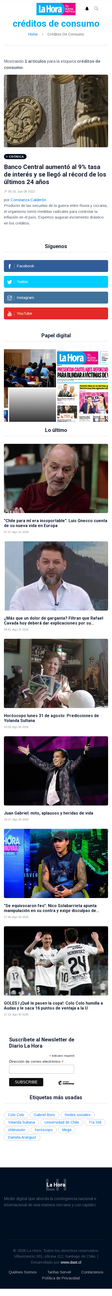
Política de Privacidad (61, 1278)
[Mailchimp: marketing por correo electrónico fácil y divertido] (66, 1086)
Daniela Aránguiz (22, 1137)
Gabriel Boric (44, 1115)
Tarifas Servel (59, 1272)
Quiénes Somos (23, 1272)
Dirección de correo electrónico (36, 1061)
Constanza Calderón (28, 200)
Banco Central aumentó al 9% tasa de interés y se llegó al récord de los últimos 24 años (55, 174)
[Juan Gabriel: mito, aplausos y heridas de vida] (56, 770)
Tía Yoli (95, 1122)
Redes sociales (78, 1115)
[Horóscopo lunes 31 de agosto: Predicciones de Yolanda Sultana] (56, 673)
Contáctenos (92, 1272)
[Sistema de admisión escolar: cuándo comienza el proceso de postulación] (32, 385)
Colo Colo (16, 1115)
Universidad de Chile (62, 1122)
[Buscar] (96, 9)
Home (33, 34)
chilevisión (16, 1130)
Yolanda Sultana (21, 1122)
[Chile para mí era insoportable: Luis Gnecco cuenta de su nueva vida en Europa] (56, 478)
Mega (66, 1130)
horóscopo (44, 1130)
